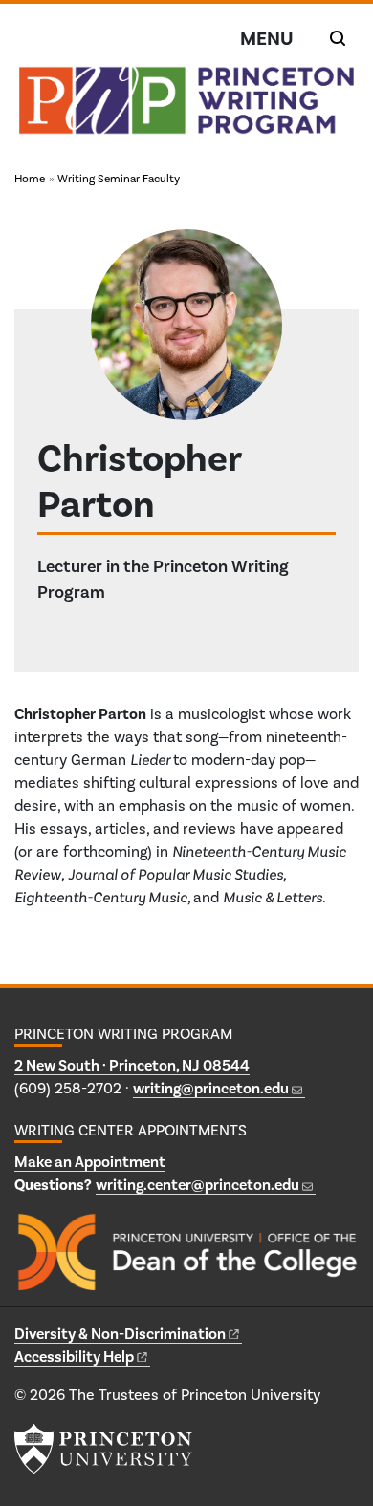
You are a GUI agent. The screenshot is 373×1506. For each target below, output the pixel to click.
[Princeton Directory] (43, 619)
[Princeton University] (103, 1448)
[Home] (186, 108)
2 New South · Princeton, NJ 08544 (132, 1065)
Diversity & (120, 1334)
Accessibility (74, 1356)
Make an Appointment (89, 1162)
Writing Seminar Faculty (118, 178)
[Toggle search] (337, 38)
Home (29, 178)
